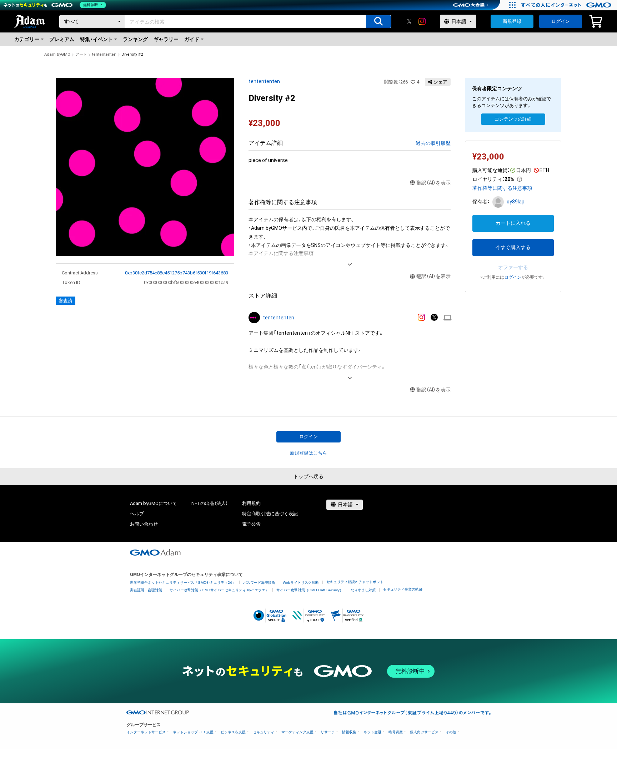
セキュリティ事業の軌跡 (402, 589)
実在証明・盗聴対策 (146, 590)
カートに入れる (513, 223)
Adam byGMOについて (153, 503)
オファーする (513, 267)
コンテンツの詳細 (513, 119)
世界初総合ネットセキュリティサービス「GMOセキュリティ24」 (183, 583)
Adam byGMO (57, 54)
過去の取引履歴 (433, 143)
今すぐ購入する (513, 247)
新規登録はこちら (308, 453)
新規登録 (512, 21)
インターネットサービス (146, 732)
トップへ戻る (308, 476)
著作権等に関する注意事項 (502, 188)
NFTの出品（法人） (209, 503)
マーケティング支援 (297, 732)
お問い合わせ (144, 524)
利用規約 (251, 503)
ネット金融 (372, 732)
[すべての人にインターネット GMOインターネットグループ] (567, 5)
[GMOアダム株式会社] (155, 552)
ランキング (135, 39)
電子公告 (251, 524)
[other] (447, 318)
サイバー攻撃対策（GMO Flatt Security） (309, 590)
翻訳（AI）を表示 (433, 183)
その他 (451, 732)
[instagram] (422, 21)
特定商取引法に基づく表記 (270, 513)
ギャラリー (166, 39)
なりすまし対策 (363, 590)
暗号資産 (395, 732)
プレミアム (61, 39)
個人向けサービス (424, 732)
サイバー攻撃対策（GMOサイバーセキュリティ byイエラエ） (219, 590)
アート (81, 54)
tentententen (104, 54)
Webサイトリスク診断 (301, 583)
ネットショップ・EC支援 (193, 732)
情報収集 (349, 732)
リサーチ (328, 732)
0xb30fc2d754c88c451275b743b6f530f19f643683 (176, 272)
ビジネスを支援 (233, 732)
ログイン (560, 21)
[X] (409, 21)
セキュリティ (263, 732)
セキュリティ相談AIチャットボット (354, 582)
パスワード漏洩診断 (259, 583)
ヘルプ (137, 513)
